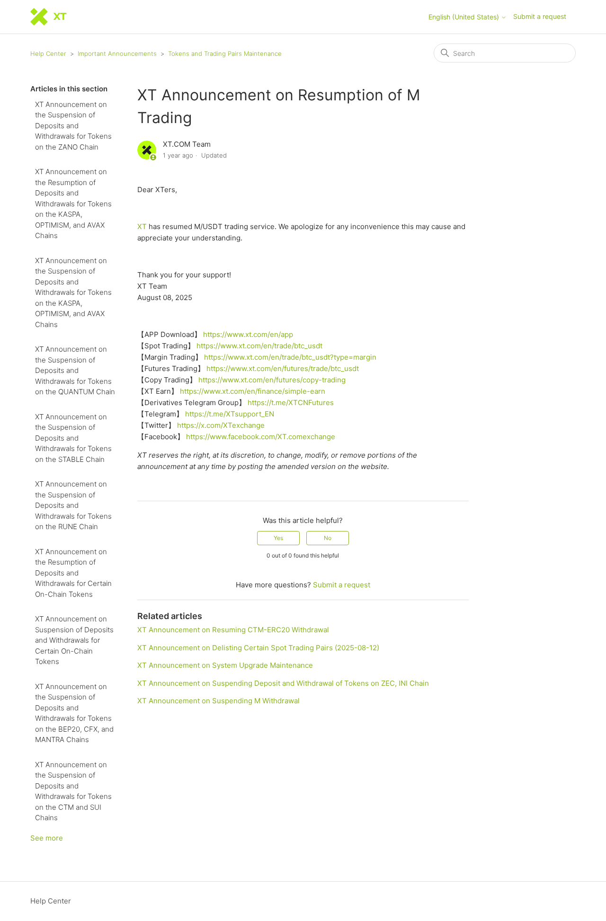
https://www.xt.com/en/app (248, 334)
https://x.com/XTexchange (221, 425)
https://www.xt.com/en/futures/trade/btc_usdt (282, 368)
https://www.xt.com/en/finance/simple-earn (252, 391)
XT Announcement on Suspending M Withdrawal (218, 700)
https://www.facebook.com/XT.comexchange (260, 436)
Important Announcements (117, 53)
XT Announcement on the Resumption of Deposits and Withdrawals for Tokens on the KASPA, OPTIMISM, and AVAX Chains (73, 203)
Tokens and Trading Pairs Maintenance (225, 53)
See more (46, 837)
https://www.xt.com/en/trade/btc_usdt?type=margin (290, 357)
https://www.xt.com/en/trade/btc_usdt (259, 345)
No (327, 537)
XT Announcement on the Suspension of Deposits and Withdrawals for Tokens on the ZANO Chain (73, 125)
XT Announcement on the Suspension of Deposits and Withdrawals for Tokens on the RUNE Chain (73, 505)
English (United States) (464, 17)
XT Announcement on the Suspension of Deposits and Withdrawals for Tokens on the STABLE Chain (73, 438)
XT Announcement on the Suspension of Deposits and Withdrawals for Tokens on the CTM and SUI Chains (73, 791)
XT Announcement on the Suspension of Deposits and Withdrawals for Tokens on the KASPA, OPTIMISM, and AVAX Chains (73, 292)
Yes (278, 537)
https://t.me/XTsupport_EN (229, 413)
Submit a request (539, 16)
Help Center (48, 53)
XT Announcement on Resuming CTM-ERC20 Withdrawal (233, 629)
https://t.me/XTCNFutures (291, 402)
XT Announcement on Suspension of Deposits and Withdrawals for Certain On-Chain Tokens (74, 640)
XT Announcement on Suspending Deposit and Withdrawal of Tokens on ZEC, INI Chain (283, 683)
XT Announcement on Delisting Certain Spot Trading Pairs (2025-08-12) (258, 647)
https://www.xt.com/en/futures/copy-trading (272, 379)
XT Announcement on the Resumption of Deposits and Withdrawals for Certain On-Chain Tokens (73, 573)
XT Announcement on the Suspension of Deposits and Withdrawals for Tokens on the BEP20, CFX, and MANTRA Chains (74, 713)
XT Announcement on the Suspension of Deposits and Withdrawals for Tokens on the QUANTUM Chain (75, 370)
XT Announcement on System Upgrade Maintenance (225, 665)
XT (142, 226)
